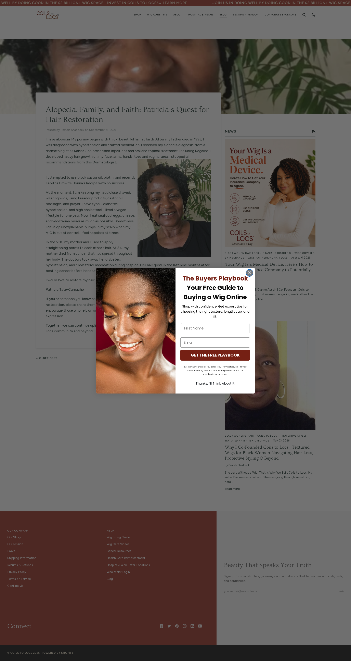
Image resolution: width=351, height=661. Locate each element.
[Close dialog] (249, 272)
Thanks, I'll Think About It (215, 383)
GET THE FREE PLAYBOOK (215, 355)
